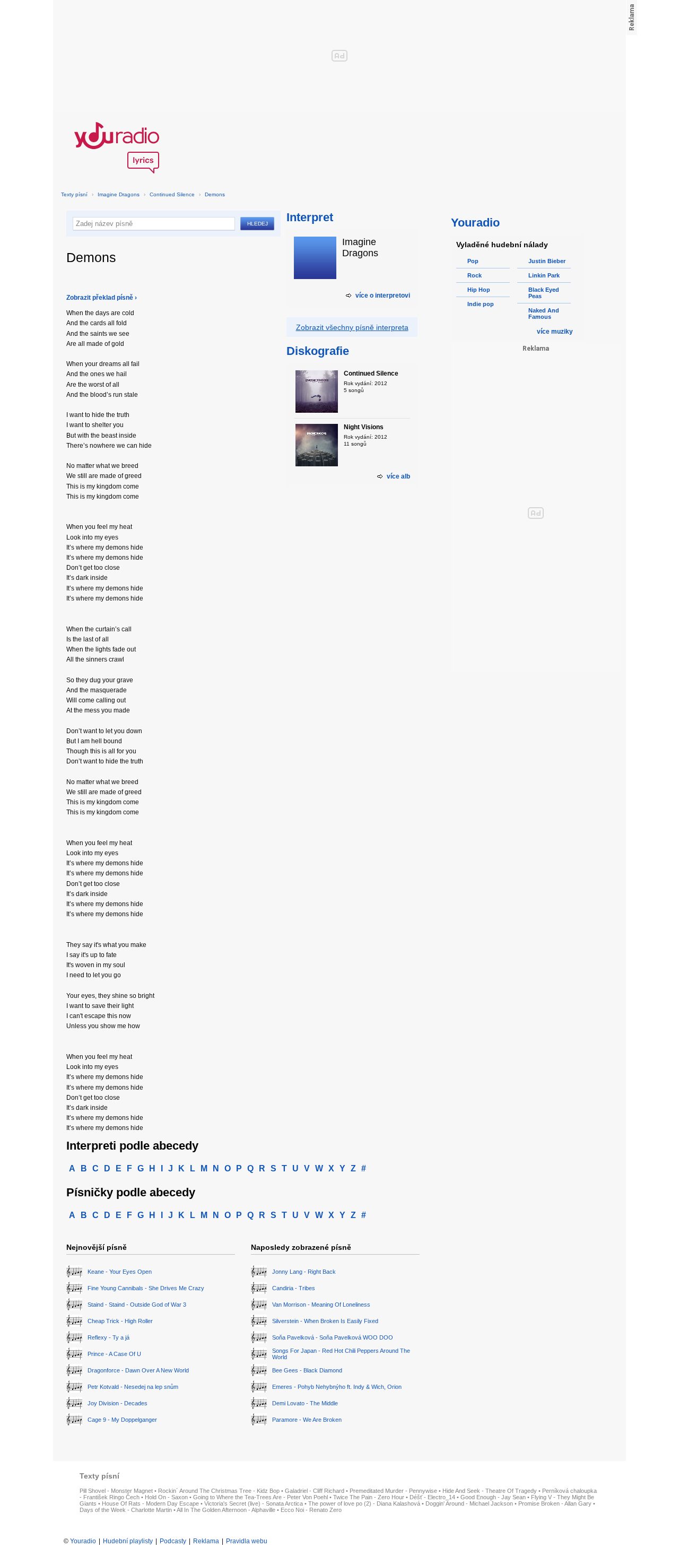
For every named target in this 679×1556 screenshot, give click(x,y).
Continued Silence (172, 194)
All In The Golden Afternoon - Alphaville (226, 1510)
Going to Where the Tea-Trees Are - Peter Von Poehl (260, 1497)
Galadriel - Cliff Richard (314, 1491)
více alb (398, 476)
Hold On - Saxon (166, 1497)
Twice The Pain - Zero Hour (368, 1497)
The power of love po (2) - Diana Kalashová (364, 1503)
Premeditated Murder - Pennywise (393, 1491)
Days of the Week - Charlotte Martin (126, 1510)
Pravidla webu (246, 1541)
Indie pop (480, 304)
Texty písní (74, 194)
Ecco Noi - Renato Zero (311, 1510)
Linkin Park (544, 275)
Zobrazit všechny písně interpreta (352, 327)
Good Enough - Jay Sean (493, 1497)
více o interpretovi (382, 295)
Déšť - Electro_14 (432, 1497)
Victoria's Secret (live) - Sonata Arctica (253, 1503)
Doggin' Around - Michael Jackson (469, 1503)
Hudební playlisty (128, 1541)
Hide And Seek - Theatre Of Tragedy (489, 1491)
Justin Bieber (546, 261)
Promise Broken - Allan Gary (554, 1503)
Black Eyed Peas (543, 292)
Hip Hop (478, 289)
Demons (215, 194)
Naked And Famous (543, 313)
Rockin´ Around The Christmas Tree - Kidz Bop (219, 1491)
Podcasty (173, 1541)
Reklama (206, 1541)
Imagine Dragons (119, 194)
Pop (472, 261)
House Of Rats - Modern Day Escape (150, 1503)
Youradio (83, 1541)
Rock (474, 275)
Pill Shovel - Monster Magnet (116, 1491)
